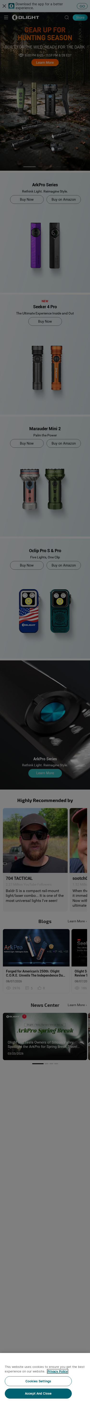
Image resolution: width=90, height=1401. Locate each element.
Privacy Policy (58, 1371)
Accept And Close (38, 1393)
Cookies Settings (38, 1381)
